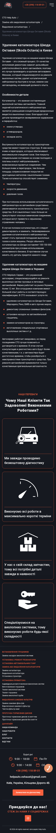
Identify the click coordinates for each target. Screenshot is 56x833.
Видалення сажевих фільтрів (17, 700)
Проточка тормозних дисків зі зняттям (19, 717)
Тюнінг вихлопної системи (13, 690)
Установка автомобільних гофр (19, 663)
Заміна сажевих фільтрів (13, 703)
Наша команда (10, 727)
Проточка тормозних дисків (17, 713)
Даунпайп (7, 724)
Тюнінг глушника (9, 693)
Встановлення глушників (15, 652)
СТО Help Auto (9, 17)
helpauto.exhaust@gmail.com (28, 776)
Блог (4, 734)
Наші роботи (8, 731)
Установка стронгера (11, 676)
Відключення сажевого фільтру (16, 706)
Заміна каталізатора (11, 670)
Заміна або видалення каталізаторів (21, 22)
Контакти (7, 738)
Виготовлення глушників (13, 687)
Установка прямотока (13, 680)
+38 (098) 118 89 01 (34, 5)
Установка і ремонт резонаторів (19, 660)
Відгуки (6, 742)
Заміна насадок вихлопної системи (17, 655)
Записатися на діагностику (28, 792)
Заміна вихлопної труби (12, 695)
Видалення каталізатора (14, 27)
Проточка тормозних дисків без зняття (19, 719)
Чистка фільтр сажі (10, 709)
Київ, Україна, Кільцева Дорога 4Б (28, 783)
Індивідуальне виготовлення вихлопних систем (23, 684)
